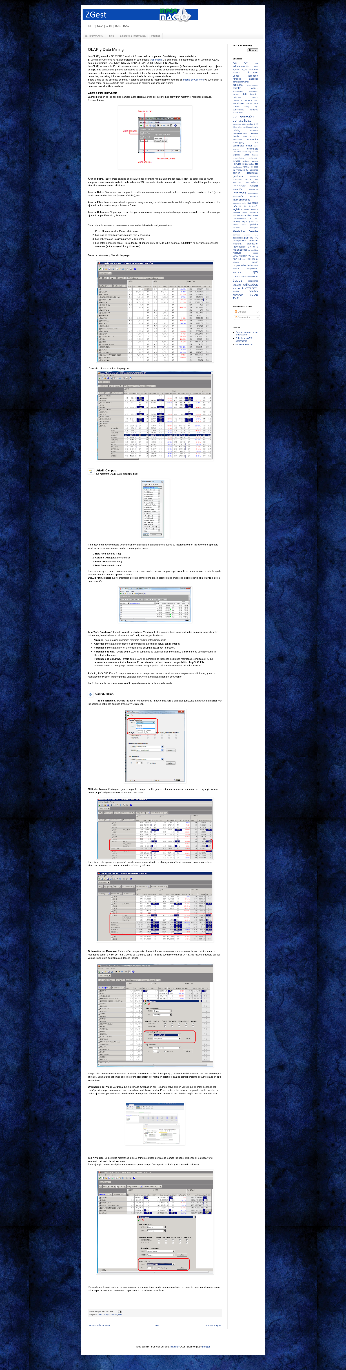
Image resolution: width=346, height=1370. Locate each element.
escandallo (252, 149)
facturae (236, 161)
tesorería (237, 272)
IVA (235, 205)
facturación (253, 158)
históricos (254, 176)
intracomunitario (239, 203)
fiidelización (237, 167)
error (256, 146)
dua (256, 143)
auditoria (254, 88)
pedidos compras (245, 227)
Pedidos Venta (245, 231)
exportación (253, 152)
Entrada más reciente (99, 1325)
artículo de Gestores (193, 79)
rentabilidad (253, 250)
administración (241, 66)
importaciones (252, 182)
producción (252, 243)
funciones (254, 170)
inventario (252, 202)
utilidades (250, 284)
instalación (238, 196)
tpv (255, 272)
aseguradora (252, 85)
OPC (256, 218)
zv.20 (254, 295)
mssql (244, 212)
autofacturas (238, 91)
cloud (256, 104)
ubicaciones (253, 281)
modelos (254, 209)
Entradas (241, 312)
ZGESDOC (238, 295)
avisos (236, 94)
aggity (244, 69)
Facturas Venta (240, 164)
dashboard (247, 127)
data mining (103, 1314)
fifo (256, 164)
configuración (243, 116)
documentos (252, 139)
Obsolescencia (239, 218)
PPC (256, 238)
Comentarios (243, 317)
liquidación (253, 206)
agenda (236, 69)
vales (235, 288)
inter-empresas (241, 199)
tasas (256, 265)
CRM (256, 124)
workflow (253, 291)
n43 (234, 215)
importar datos (245, 186)
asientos (237, 88)
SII (239, 258)
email (249, 145)
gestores (238, 176)
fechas (251, 164)
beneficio (254, 94)
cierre (240, 103)
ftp (247, 170)
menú (246, 209)
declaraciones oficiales (245, 133)
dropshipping (238, 142)
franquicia (240, 170)
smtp (244, 259)
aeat (256, 66)
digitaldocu (253, 136)
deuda (236, 136)
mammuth (175, 1347)
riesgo (255, 253)
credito (250, 124)
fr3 (234, 170)
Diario (244, 136)
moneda (236, 212)
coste (244, 124)
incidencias (253, 189)
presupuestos (239, 240)
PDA (244, 225)
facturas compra (250, 161)
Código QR (251, 107)
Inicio (111, 35)
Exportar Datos (241, 155)
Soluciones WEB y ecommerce (245, 339)
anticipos (253, 79)
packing (236, 221)
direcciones (237, 140)
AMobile (237, 79)
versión (236, 291)
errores (236, 149)
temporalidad (252, 268)
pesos (247, 235)
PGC (256, 235)
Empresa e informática (133, 35)
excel (244, 152)
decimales (254, 131)
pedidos (254, 224)
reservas (237, 253)
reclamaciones (240, 250)
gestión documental (245, 173)
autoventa (253, 91)
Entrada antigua (213, 1325)
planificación (238, 238)
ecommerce (238, 145)
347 (246, 63)
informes (113, 1314)
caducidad (237, 97)
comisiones (238, 109)
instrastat (254, 196)
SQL (249, 259)
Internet (155, 35)
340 (235, 63)
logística (237, 209)
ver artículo (156, 59)
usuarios (237, 285)
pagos (244, 221)
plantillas (248, 238)
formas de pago (250, 167)
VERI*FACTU (252, 288)
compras (254, 109)
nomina (240, 215)
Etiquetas (237, 152)
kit (240, 206)
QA (249, 247)
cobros (236, 106)
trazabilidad (252, 276)
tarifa (250, 265)
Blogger (206, 1347)
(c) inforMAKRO (94, 35)
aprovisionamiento (241, 82)
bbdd (244, 94)
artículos (238, 84)
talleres (236, 262)
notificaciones (251, 215)
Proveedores (239, 247)
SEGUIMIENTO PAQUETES (245, 256)
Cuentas (237, 127)
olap (120, 1314)
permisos (236, 235)
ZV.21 (236, 298)
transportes (239, 276)
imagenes (237, 182)
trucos (237, 280)
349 (256, 63)
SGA (235, 259)
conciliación (238, 113)
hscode (248, 179)
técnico (236, 268)
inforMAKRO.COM (244, 344)
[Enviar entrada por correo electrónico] (119, 1311)
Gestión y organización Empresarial (247, 333)
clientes (248, 103)
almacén (253, 75)
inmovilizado (253, 194)
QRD (255, 247)
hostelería (237, 179)
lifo (245, 206)
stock (255, 258)
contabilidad (242, 120)
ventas (242, 288)
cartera (248, 100)
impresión (238, 189)
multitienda (253, 212)
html (256, 179)
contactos (237, 124)
